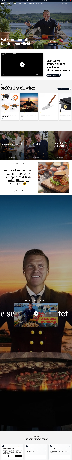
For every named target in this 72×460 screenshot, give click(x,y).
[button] (22, 3)
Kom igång (25, 3)
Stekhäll (15, 3)
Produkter (19, 3)
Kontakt (42, 3)
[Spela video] (36, 313)
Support (63, 3)
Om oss (37, 3)
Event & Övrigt (31, 3)
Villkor (66, 3)
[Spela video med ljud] (22, 64)
